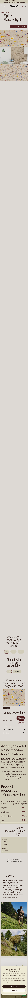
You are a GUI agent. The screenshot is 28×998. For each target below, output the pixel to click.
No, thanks (14, 990)
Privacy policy (20, 982)
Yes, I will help (14, 986)
